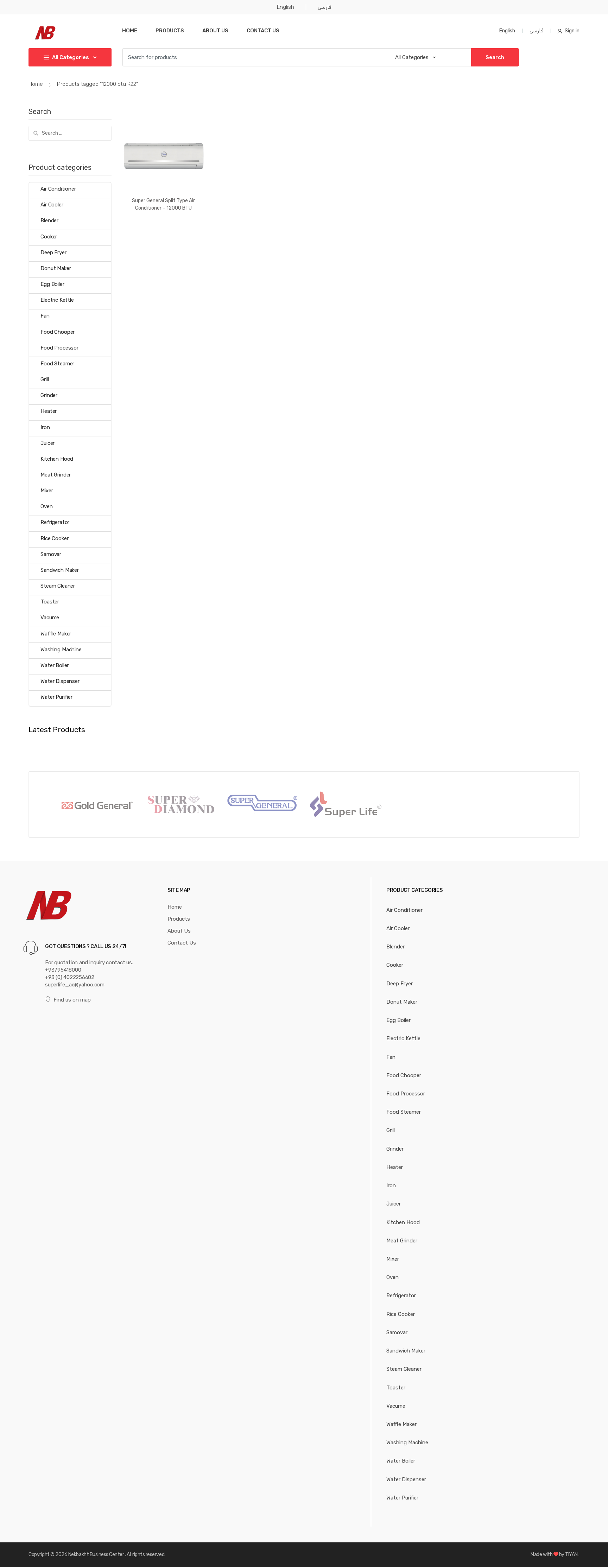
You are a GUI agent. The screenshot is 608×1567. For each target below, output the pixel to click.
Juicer (47, 443)
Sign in (572, 31)
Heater (48, 411)
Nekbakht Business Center (96, 1555)
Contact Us (263, 30)
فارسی (324, 7)
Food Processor (59, 348)
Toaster (49, 602)
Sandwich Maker (59, 570)
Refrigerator (54, 522)
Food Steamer (57, 363)
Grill (44, 379)
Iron (45, 427)
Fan (45, 316)
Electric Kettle (57, 300)
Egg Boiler (52, 284)
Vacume (49, 617)
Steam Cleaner (57, 586)
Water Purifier (56, 697)
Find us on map (72, 1000)
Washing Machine (61, 649)
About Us (215, 30)
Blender (49, 220)
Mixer (46, 490)
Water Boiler (54, 665)
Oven (46, 506)
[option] (96, 804)
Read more (163, 231)
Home (129, 30)
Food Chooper (57, 332)
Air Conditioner (58, 189)
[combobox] (253, 57)
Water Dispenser (60, 681)
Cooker (48, 237)
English (285, 7)
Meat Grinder (55, 475)
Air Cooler (51, 205)
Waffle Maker (55, 634)
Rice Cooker (54, 538)
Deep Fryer (53, 252)
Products (170, 30)
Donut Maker (55, 268)
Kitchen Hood (56, 459)
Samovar (50, 554)
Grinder (48, 395)
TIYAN (571, 1555)
